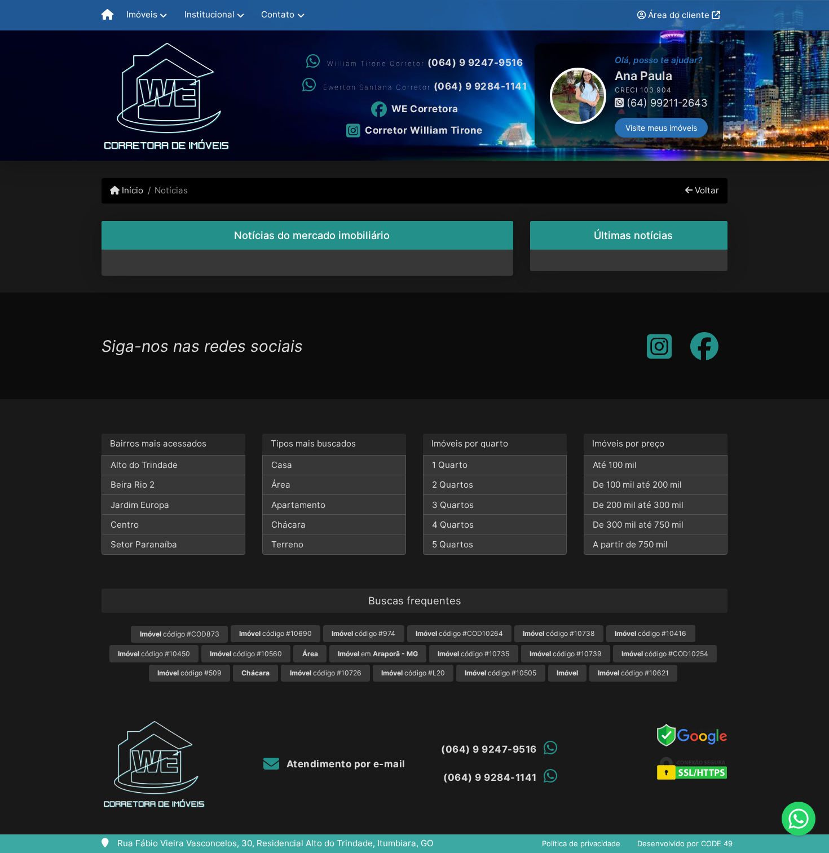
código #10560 (246, 653)
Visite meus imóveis (661, 127)
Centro (125, 524)
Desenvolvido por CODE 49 (685, 843)
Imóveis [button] (141, 14)
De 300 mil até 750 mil (638, 524)
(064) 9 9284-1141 (480, 86)
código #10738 (559, 633)
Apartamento (298, 505)
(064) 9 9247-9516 (475, 62)
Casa (281, 464)
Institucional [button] (209, 14)
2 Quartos (452, 484)
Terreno (287, 544)
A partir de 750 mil (630, 544)
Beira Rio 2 (133, 484)
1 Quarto (450, 464)
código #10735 (473, 653)
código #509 (189, 673)
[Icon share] (659, 346)
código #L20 (413, 673)
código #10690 (275, 633)
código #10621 (633, 673)
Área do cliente (679, 15)
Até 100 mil (615, 464)
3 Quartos (453, 505)
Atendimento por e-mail (344, 764)
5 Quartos (452, 544)
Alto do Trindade (144, 464)
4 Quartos (453, 524)
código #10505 (500, 673)
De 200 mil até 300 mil (638, 505)
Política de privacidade (581, 843)
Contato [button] (277, 14)
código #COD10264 (459, 633)
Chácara (288, 524)
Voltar (706, 190)
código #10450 (154, 653)
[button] (535, 96)
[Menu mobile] (107, 15)
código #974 (363, 633)
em (378, 653)
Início (131, 190)
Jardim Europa (140, 505)
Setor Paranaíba (144, 544)
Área (280, 484)
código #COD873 (179, 634)
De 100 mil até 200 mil (637, 484)
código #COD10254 (664, 653)
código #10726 (325, 673)
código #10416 (650, 633)
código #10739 (566, 653)
